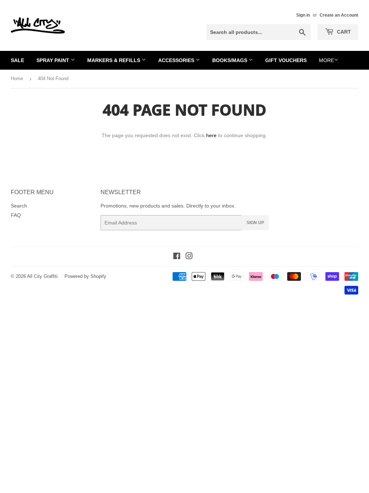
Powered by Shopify (85, 276)
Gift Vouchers (286, 60)
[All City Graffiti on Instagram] (189, 257)
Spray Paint (53, 60)
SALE (17, 60)
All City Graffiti (42, 276)
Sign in (303, 15)
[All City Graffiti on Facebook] (177, 257)
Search (19, 206)
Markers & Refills (114, 60)
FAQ (16, 215)
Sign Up (255, 222)
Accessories (177, 60)
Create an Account (339, 15)
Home (17, 78)
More (326, 60)
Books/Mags (230, 60)
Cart (343, 32)
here (211, 135)
